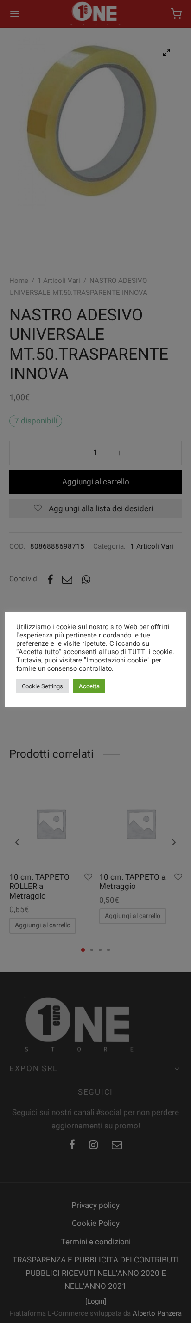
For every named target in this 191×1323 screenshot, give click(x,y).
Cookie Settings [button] (42, 686)
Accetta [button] (89, 686)
